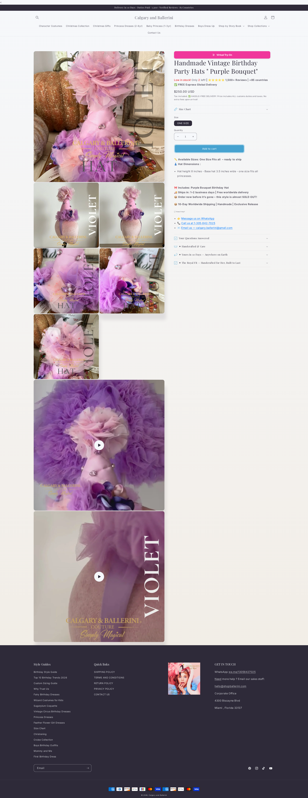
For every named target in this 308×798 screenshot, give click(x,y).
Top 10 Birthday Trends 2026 (50, 677)
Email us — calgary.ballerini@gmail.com (207, 227)
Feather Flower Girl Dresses (49, 722)
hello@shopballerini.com (230, 686)
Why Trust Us (41, 688)
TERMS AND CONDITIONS (109, 677)
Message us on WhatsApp (197, 218)
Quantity (178, 130)
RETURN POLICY (103, 683)
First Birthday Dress (45, 756)
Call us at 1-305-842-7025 (198, 223)
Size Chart (40, 728)
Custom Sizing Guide (45, 683)
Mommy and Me (43, 751)
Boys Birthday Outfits (46, 745)
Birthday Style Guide (45, 672)
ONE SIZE (183, 123)
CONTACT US (102, 694)
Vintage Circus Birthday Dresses (52, 711)
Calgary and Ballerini (158, 795)
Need (218, 679)
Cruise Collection (43, 739)
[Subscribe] (87, 768)
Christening (40, 734)
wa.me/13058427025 (242, 671)
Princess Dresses (43, 717)
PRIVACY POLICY (104, 688)
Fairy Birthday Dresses (46, 694)
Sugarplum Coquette (45, 705)
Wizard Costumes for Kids (48, 700)
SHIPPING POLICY (104, 672)
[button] (37, 17)
